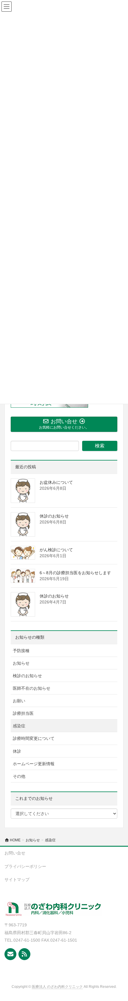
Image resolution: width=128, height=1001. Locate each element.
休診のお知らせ (54, 516)
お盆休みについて (56, 482)
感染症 (19, 725)
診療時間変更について (33, 738)
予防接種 (21, 650)
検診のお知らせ (27, 675)
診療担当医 (23, 713)
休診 (17, 751)
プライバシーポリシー (25, 866)
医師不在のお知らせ (31, 688)
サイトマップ (16, 879)
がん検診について (56, 549)
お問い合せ (14, 853)
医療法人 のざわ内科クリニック (57, 987)
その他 (19, 776)
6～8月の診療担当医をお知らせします (75, 572)
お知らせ (21, 663)
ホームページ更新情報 (33, 763)
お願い (19, 700)
